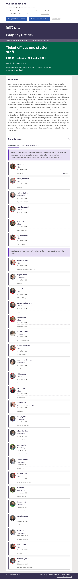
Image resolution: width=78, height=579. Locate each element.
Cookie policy (43, 575)
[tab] (13, 146)
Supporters (13, 145)
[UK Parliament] (14, 27)
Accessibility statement (64, 577)
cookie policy (45, 14)
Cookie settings (56, 19)
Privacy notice (65, 575)
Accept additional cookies (16, 19)
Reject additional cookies (39, 19)
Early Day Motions (19, 35)
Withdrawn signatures (30, 145)
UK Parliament (10, 40)
